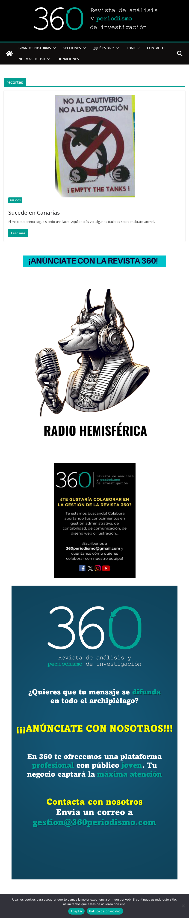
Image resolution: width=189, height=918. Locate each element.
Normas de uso (31, 59)
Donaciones (68, 59)
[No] (183, 906)
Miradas (15, 200)
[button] (53, 48)
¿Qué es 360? (103, 48)
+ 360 (130, 48)
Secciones (72, 48)
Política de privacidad (105, 911)
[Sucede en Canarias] (94, 146)
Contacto (156, 48)
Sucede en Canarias (34, 212)
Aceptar (76, 911)
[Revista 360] (9, 53)
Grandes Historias (34, 48)
